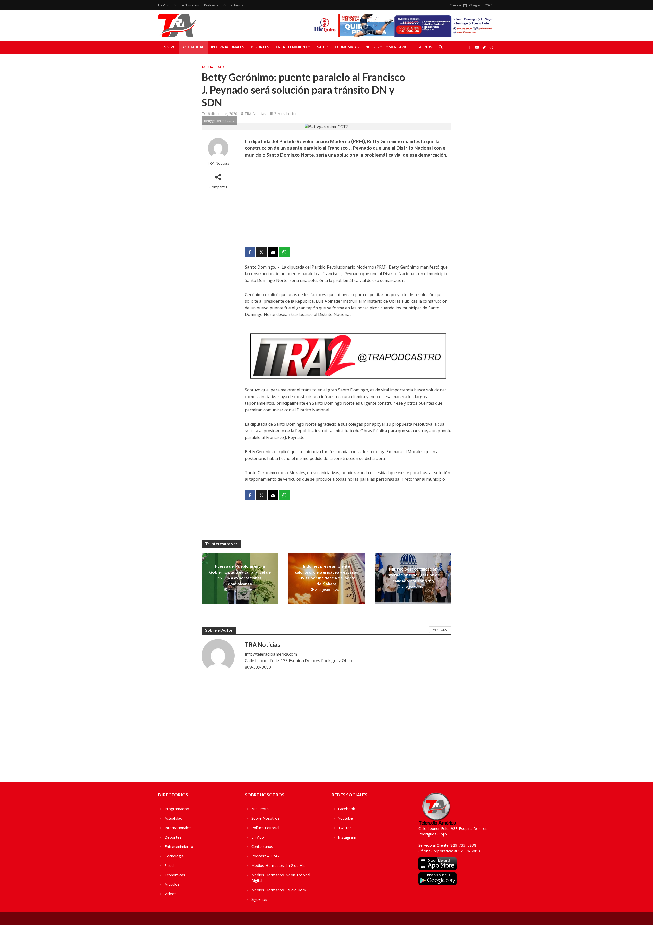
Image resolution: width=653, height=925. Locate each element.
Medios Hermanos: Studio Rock (278, 889)
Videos (171, 893)
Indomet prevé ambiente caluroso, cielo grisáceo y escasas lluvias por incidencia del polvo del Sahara (326, 575)
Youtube (345, 818)
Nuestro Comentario (386, 47)
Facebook (346, 808)
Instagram (347, 837)
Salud (322, 47)
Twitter (344, 827)
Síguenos (423, 47)
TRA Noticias (255, 113)
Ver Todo (440, 629)
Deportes (260, 47)
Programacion (177, 808)
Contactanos (233, 5)
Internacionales (227, 47)
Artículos (172, 884)
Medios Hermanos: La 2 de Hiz (278, 865)
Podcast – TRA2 (265, 855)
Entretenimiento (293, 47)
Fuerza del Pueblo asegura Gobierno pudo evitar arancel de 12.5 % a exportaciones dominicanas (240, 575)
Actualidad (193, 47)
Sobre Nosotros (186, 5)
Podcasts (211, 5)
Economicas (347, 47)
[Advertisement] (348, 202)
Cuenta (455, 5)
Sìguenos (259, 899)
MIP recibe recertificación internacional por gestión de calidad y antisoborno (413, 574)
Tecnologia (174, 855)
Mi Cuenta (260, 808)
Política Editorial (265, 827)
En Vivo (163, 5)
